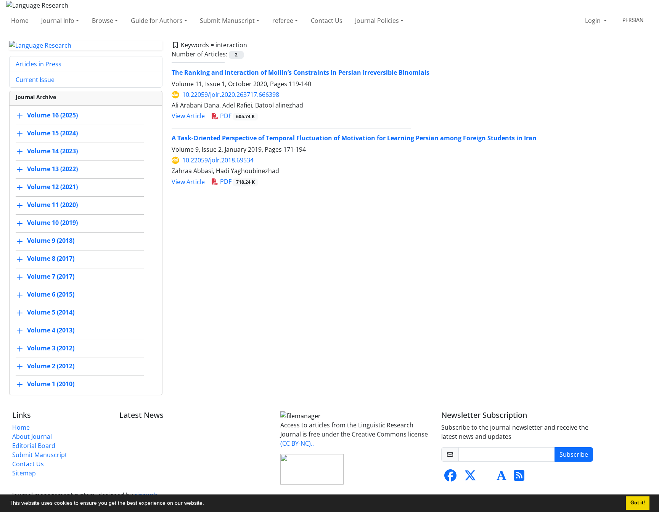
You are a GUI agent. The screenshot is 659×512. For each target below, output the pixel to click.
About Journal (32, 436)
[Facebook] (450, 477)
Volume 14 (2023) (52, 151)
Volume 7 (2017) (50, 277)
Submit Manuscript (227, 20)
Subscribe (573, 454)
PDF (237, 116)
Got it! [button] (637, 503)
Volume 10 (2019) (52, 223)
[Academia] (501, 477)
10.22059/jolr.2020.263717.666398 (230, 94)
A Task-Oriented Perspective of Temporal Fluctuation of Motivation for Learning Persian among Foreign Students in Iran (354, 138)
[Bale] (487, 477)
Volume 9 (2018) (50, 241)
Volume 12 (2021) (52, 187)
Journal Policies (377, 20)
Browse (102, 20)
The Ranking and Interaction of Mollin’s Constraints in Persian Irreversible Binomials (300, 72)
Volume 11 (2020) (52, 205)
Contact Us (326, 20)
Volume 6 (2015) (50, 295)
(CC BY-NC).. (297, 443)
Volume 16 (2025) (52, 115)
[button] (207, 504)
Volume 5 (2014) (50, 312)
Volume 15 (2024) (52, 133)
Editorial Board (33, 445)
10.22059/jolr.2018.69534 (218, 160)
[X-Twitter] (470, 477)
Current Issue (35, 79)
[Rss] (519, 477)
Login (593, 20)
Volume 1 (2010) (50, 384)
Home (20, 20)
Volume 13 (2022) (52, 169)
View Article (188, 116)
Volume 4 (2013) (50, 330)
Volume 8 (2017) (50, 259)
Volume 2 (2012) (50, 366)
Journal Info (57, 20)
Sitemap (24, 473)
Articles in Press (38, 64)
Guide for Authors (157, 20)
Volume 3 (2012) (50, 348)
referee (282, 20)
